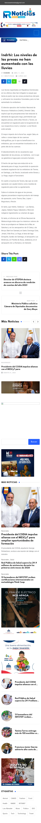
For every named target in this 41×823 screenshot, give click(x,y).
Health (5, 803)
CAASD (13, 798)
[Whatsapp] (14, 81)
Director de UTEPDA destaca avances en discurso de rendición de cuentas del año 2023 (19, 282)
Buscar (34, 442)
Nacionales (5, 362)
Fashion (22, 798)
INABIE (13, 803)
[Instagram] (38, 2)
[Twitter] (31, 2)
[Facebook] (27, 2)
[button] (34, 322)
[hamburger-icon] (36, 32)
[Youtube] (35, 2)
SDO (33, 808)
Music (18, 808)
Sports (5, 814)
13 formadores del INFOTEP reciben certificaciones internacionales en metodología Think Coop (18, 579)
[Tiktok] (24, 81)
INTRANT (22, 803)
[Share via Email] (19, 81)
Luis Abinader (7, 808)
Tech (12, 814)
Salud (12, 559)
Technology (22, 814)
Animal (5, 798)
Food (30, 798)
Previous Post (11, 276)
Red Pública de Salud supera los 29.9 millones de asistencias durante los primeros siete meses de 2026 (19, 565)
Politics (26, 808)
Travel (31, 814)
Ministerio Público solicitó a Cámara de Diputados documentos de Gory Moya (20, 306)
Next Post (31, 301)
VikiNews (6, 73)
